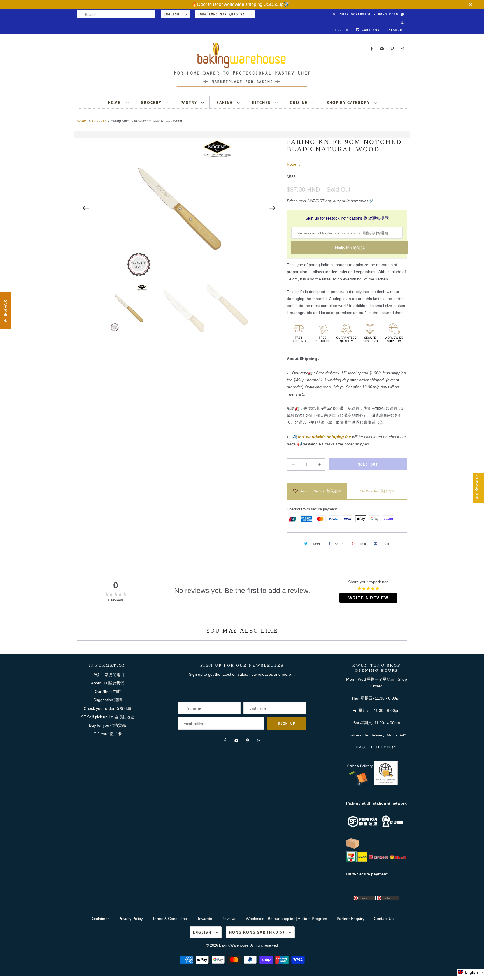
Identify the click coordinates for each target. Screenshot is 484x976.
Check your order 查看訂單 (107, 708)
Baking (225, 102)
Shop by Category (349, 102)
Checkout (395, 29)
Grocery (152, 102)
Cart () (370, 29)
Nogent (293, 164)
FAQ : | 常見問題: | (107, 674)
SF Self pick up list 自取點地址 (107, 717)
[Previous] (86, 208)
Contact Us (384, 918)
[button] (470, 972)
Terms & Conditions (169, 918)
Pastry (190, 102)
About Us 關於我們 (107, 683)
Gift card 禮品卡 (108, 733)
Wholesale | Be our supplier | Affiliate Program (286, 918)
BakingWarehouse (233, 945)
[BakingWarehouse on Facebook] (372, 48)
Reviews (229, 918)
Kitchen (262, 102)
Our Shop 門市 (108, 691)
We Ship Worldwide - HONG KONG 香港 (368, 15)
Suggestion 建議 (107, 700)
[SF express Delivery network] (353, 847)
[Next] (272, 208)
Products (99, 121)
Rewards (204, 918)
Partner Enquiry (350, 918)
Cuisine (299, 102)
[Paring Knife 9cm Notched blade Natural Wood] (179, 208)
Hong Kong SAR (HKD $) (222, 14)
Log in (342, 29)
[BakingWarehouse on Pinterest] (392, 48)
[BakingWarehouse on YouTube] (382, 48)
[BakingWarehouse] (242, 66)
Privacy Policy (130, 918)
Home (115, 102)
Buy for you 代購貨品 (107, 725)
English (173, 14)
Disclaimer (99, 918)
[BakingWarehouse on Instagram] (402, 48)
